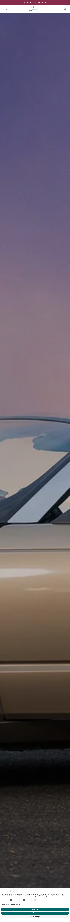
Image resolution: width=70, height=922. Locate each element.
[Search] (7, 9)
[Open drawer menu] (3, 9)
